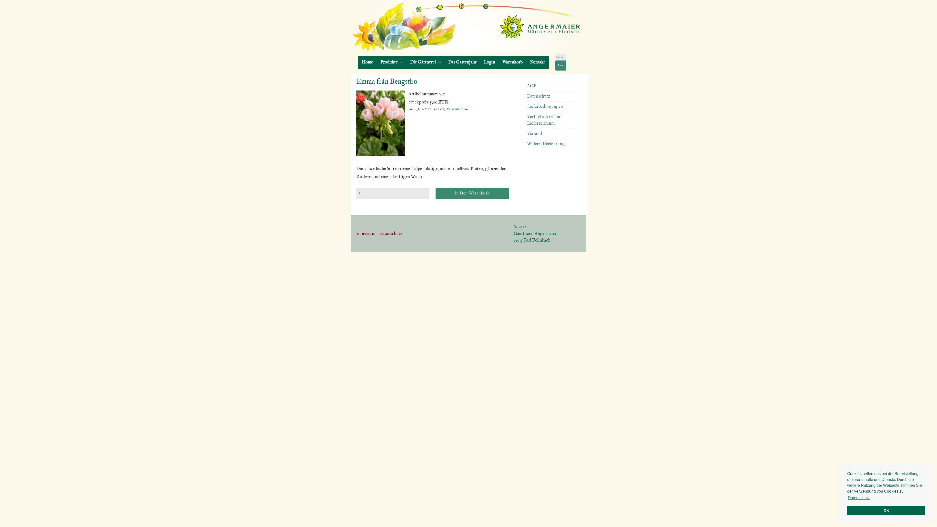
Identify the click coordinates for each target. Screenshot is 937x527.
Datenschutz (538, 96)
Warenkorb (512, 62)
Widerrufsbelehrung (546, 144)
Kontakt (537, 62)
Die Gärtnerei (423, 62)
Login (489, 62)
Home (367, 62)
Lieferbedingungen (545, 107)
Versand (534, 134)
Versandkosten (457, 109)
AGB (532, 86)
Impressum (365, 234)
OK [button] (886, 510)
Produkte (389, 62)
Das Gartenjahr (462, 62)
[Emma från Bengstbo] (380, 154)
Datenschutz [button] (859, 498)
